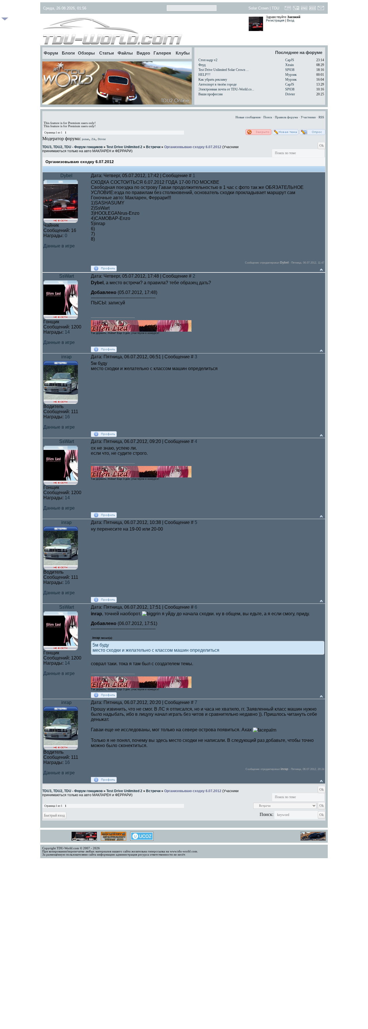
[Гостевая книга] (288, 9)
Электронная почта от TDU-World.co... (226, 89)
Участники (308, 117)
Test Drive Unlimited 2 (124, 147)
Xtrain (289, 65)
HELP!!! (204, 75)
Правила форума (286, 117)
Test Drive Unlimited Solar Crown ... (223, 70)
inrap (66, 356)
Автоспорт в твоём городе (217, 84)
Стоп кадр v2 (207, 60)
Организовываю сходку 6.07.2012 (192, 147)
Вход (290, 20)
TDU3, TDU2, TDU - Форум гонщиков (72, 147)
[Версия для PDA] (296, 9)
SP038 (289, 70)
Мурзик (291, 75)
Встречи (153, 147)
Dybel (66, 175)
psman (85, 139)
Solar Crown (258, 8)
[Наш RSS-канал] (312, 9)
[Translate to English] (304, 9)
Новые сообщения (247, 117)
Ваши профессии (210, 94)
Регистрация (275, 20)
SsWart (66, 276)
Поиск (267, 117)
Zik (93, 139)
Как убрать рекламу (212, 80)
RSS (321, 117)
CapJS (289, 60)
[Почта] (321, 9)
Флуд (202, 65)
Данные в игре (59, 245)
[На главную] (143, 31)
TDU (275, 8)
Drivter (290, 94)
